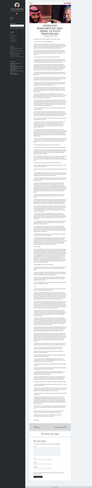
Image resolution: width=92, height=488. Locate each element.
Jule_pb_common (12, 35)
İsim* (34, 457)
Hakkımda (12, 17)
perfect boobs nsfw (13, 69)
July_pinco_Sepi (12, 37)
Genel (11, 33)
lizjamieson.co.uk (12, 41)
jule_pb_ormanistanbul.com (14, 36)
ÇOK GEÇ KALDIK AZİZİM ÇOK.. (14, 70)
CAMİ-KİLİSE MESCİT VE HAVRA (14, 55)
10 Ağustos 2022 (49, 35)
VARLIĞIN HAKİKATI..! (13, 73)
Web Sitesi (36, 466)
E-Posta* (35, 462)
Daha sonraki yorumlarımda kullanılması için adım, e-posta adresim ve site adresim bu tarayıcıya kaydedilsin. (49, 473)
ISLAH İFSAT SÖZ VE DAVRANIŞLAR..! (15, 68)
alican (56, 35)
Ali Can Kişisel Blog (17, 9)
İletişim (11, 19)
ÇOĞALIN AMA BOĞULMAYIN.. (60, 427)
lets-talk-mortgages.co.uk (13, 40)
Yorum (35, 446)
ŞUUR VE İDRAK (12, 65)
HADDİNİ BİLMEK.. (37, 427)
